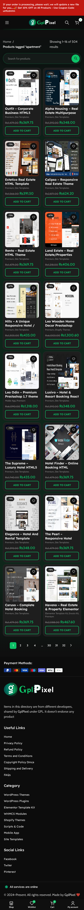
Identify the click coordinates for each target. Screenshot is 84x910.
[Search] (67, 22)
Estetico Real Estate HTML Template (20, 182)
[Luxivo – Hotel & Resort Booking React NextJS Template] (62, 371)
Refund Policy (13, 749)
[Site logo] (42, 22)
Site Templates (22, 117)
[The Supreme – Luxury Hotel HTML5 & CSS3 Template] (22, 442)
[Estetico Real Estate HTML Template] (22, 158)
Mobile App (10, 400)
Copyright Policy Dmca (19, 762)
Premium (9, 117)
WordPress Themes (16, 794)
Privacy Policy (13, 743)
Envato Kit (74, 613)
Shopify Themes (62, 329)
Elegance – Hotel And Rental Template (21, 536)
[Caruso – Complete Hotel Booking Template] (22, 584)
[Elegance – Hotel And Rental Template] (22, 513)
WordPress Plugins (16, 801)
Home (7, 42)
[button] (22, 130)
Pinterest (10, 872)
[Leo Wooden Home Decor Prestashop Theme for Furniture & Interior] (62, 300)
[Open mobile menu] (7, 22)
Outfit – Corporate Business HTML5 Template (19, 113)
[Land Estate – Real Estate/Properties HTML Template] (62, 229)
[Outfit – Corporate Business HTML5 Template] (22, 87)
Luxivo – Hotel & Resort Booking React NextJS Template (62, 396)
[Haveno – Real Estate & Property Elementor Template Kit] (62, 584)
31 (56, 645)
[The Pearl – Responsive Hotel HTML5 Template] (62, 513)
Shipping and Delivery (18, 768)
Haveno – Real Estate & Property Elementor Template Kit (62, 609)
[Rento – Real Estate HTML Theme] (22, 229)
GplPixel (23, 711)
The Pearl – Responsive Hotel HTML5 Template (58, 538)
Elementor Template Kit (56, 613)
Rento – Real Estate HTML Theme (20, 253)
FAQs (7, 775)
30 (49, 645)
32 (63, 645)
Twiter (8, 865)
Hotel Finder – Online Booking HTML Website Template (61, 467)
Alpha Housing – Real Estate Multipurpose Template (61, 113)
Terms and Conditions (18, 756)
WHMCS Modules (15, 814)
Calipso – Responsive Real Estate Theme (61, 182)
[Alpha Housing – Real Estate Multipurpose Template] (62, 87)
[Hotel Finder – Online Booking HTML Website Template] (62, 442)
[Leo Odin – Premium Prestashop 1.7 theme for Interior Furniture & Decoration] (22, 371)
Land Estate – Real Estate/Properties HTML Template (59, 255)
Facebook (10, 859)
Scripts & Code (14, 826)
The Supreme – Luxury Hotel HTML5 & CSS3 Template (21, 467)
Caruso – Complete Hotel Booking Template (19, 609)
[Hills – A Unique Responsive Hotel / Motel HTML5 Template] (22, 300)
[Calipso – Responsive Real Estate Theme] (62, 158)
